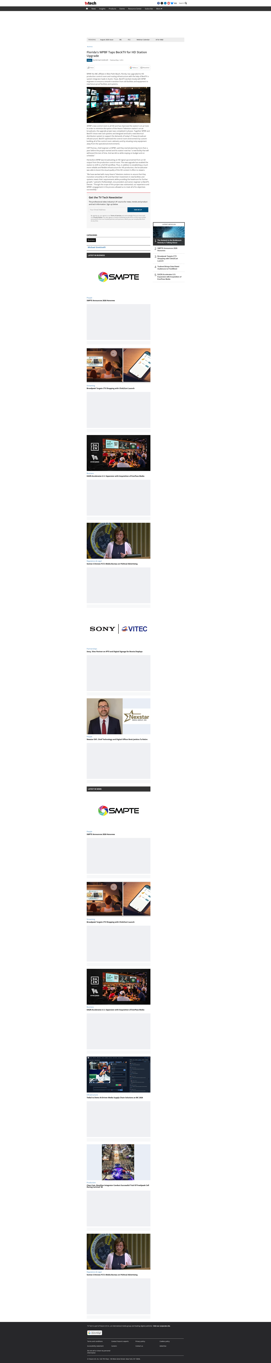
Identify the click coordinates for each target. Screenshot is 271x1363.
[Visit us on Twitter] (162, 3)
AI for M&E (159, 40)
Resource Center (135, 9)
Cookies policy (165, 1341)
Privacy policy (140, 1341)
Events (122, 9)
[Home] (87, 8)
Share (92, 68)
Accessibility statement (95, 1346)
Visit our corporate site (161, 1326)
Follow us (135, 68)
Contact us (139, 1346)
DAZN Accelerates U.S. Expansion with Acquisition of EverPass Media (169, 277)
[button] (183, 3)
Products (112, 9)
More (158, 9)
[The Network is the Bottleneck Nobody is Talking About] (169, 235)
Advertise (163, 1346)
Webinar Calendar (143, 40)
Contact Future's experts (120, 1341)
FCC (129, 40)
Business (90, 47)
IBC (120, 40)
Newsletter (146, 68)
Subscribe (149, 9)
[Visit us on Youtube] (168, 3)
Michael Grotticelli (101, 60)
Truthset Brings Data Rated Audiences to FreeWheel (168, 268)
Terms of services (116, 216)
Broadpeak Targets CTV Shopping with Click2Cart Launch (167, 258)
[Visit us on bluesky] (172, 3)
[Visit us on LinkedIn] (165, 3)
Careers (114, 1346)
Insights (102, 9)
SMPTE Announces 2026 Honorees (167, 249)
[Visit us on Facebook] (158, 3)
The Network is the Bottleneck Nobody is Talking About (169, 241)
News (93, 9)
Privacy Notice (97, 217)
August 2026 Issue (106, 40)
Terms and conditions (95, 1341)
